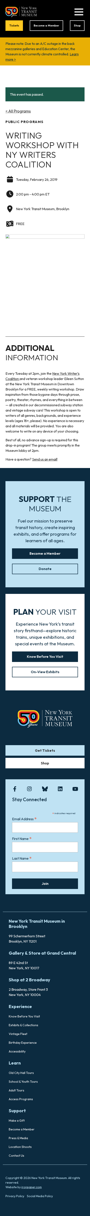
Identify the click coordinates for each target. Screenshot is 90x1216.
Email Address (24, 819)
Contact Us (16, 1156)
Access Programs (21, 1099)
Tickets (14, 25)
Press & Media (18, 1138)
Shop (77, 25)
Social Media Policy (40, 1196)
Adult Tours (16, 1090)
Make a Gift (17, 1121)
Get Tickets (45, 750)
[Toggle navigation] (79, 12)
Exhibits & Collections (23, 1025)
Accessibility (17, 1051)
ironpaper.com (31, 1187)
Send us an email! (44, 459)
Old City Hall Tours (21, 1073)
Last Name (22, 858)
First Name (22, 838)
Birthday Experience (23, 1043)
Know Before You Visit (45, 656)
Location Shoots (20, 1147)
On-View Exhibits (45, 672)
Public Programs (24, 122)
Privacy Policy (14, 1196)
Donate (45, 569)
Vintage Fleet (18, 1034)
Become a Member (46, 25)
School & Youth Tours (23, 1082)
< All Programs (18, 111)
